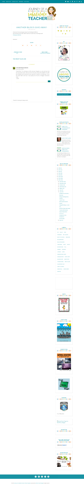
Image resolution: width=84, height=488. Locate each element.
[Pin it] (36, 45)
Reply (49, 81)
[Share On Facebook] (27, 45)
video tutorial (60, 266)
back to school (61, 237)
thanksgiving (60, 261)
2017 (59, 169)
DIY (58, 232)
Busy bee (61, 195)
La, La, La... (61, 213)
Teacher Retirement (63, 210)
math (63, 251)
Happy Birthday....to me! (64, 205)
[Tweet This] (22, 45)
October (61, 185)
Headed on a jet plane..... (64, 193)
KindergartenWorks (17, 35)
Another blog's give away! (64, 208)
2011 (59, 179)
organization (60, 256)
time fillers (67, 261)
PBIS (65, 232)
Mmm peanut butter (63, 201)
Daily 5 (61, 232)
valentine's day (61, 264)
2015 (59, 173)
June (61, 191)
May (60, 220)
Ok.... (60, 206)
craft (64, 244)
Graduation (61, 216)
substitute (66, 259)
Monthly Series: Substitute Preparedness (66, 150)
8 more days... (62, 218)
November (62, 183)
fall (65, 246)
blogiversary (60, 239)
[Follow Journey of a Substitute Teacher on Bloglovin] (62, 445)
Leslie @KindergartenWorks (22, 67)
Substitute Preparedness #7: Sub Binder (66, 128)
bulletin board (60, 242)
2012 (59, 178)
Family (60, 203)
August (61, 188)
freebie (59, 249)
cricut (68, 244)
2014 (59, 174)
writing (59, 271)
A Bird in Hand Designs (39, 483)
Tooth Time (61, 200)
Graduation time (62, 215)
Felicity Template (28, 483)
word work (66, 269)
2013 (59, 176)
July (60, 190)
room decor (60, 259)
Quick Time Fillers (66, 138)
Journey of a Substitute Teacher (19, 483)
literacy (59, 251)
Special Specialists (63, 211)
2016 (59, 171)
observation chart (61, 254)
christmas (59, 244)
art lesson (65, 234)
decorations (60, 246)
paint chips (67, 256)
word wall (59, 269)
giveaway (64, 249)
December (62, 181)
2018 (59, 168)
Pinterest (59, 234)
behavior (68, 237)
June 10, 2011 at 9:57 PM (19, 69)
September (62, 186)
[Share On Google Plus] (31, 45)
